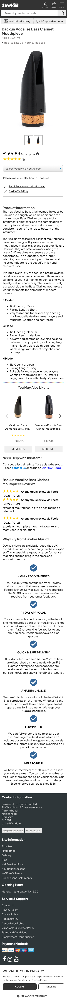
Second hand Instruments (17, 877)
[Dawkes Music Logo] (10, 4)
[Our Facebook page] (4, 960)
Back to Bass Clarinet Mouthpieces (24, 42)
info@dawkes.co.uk (13, 830)
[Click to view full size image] (29, 144)
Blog (4, 859)
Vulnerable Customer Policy (18, 927)
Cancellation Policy (13, 923)
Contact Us (8, 905)
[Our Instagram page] (10, 960)
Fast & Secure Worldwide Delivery (27, 186)
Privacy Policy (10, 909)
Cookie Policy (10, 914)
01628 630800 (51, 467)
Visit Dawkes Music (13, 864)
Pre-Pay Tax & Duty (18, 191)
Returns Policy (10, 918)
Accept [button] (19, 986)
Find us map (9, 850)
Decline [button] (51, 986)
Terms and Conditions (14, 932)
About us (7, 846)
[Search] (62, 13)
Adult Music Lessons (13, 868)
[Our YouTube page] (16, 960)
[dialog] (33, 983)
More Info (18, 449)
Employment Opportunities (18, 936)
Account (45, 7)
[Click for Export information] (37, 154)
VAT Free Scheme (12, 873)
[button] (33, 996)
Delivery (6, 855)
